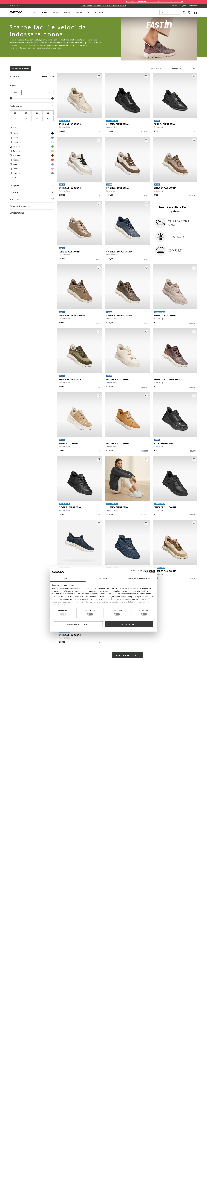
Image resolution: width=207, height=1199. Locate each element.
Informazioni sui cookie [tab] (139, 579)
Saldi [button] (35, 12)
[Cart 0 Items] (194, 14)
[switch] (90, 614)
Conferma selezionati (78, 624)
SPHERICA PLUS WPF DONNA (72, 315)
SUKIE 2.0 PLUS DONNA (164, 124)
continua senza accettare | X (142, 570)
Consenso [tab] (67, 579)
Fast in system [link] (82, 12)
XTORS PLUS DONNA (68, 443)
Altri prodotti (127, 655)
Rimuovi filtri (48, 76)
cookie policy (63, 604)
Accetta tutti (128, 624)
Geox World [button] (99, 12)
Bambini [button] (67, 12)
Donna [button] (45, 12)
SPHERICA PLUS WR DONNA (119, 251)
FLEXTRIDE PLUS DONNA (117, 379)
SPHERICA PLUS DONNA (70, 124)
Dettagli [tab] (103, 579)
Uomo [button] (56, 12)
